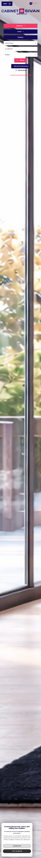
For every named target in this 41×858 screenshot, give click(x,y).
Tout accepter (17, 851)
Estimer (20, 37)
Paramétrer (17, 846)
